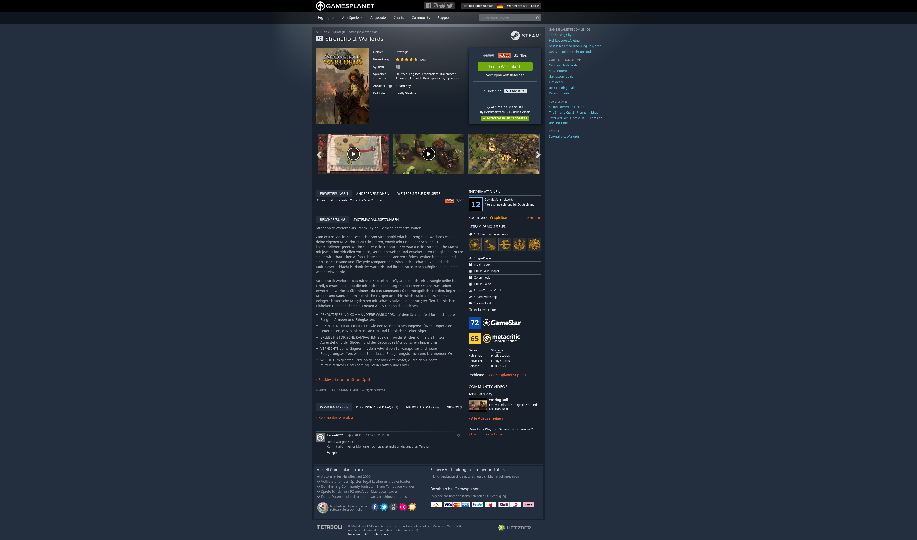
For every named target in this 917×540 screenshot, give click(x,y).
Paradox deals (559, 93)
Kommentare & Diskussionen (506, 112)
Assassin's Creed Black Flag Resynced (575, 46)
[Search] (537, 17)
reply (333, 453)
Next (538, 154)
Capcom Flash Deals (563, 65)
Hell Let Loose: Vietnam (565, 40)
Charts (399, 17)
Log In (535, 6)
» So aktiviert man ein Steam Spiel (343, 379)
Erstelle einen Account (479, 6)
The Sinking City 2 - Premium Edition (574, 112)
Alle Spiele (323, 32)
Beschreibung (332, 219)
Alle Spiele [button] (351, 17)
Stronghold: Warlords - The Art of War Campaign (351, 200)
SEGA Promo (558, 71)
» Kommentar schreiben (335, 417)
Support (444, 17)
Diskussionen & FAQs (377, 407)
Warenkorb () (517, 6)
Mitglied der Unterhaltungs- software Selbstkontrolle (348, 508)
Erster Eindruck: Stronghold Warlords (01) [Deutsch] (513, 407)
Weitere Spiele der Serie (418, 193)
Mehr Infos (534, 218)
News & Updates (422, 407)
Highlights (326, 17)
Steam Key (403, 86)
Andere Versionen (372, 193)
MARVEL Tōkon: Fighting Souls (570, 51)
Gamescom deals (561, 76)
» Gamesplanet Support (507, 374)
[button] (499, 5)
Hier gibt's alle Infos (486, 434)
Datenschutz (380, 534)
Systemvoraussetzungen (376, 219)
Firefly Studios (406, 93)
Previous (319, 154)
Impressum (355, 534)
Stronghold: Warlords (363, 32)
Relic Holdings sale (562, 87)
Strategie (339, 32)
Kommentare (334, 407)
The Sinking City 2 (561, 34)
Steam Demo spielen (488, 226)
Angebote (378, 17)
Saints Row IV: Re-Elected (566, 107)
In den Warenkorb (505, 66)
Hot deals (556, 82)
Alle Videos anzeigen (486, 418)
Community (421, 17)
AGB (367, 534)
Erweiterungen (334, 193)
